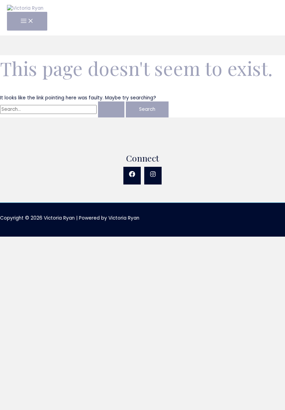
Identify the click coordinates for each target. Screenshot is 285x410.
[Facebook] (132, 175)
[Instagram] (153, 175)
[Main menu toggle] (27, 21)
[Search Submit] (111, 109)
